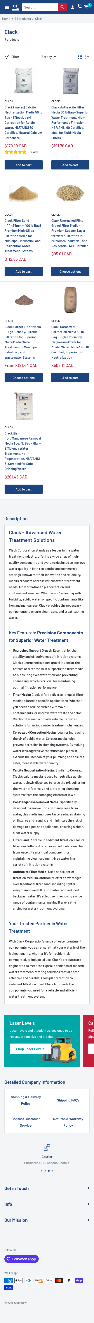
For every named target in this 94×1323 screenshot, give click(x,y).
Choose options (70, 271)
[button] (86, 7)
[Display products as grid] (80, 57)
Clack (9, 101)
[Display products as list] (87, 57)
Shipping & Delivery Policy (26, 1100)
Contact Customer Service (26, 1122)
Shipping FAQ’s (68, 1100)
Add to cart (24, 165)
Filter (15, 57)
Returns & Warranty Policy (68, 1122)
